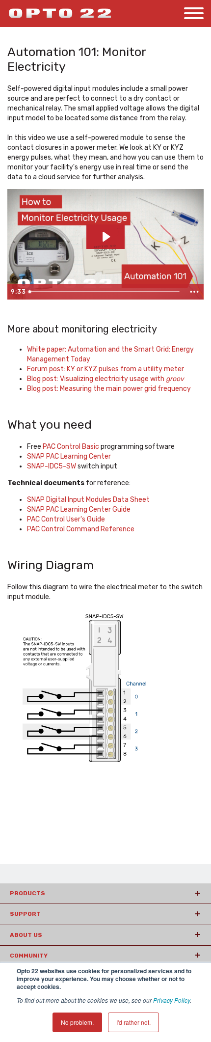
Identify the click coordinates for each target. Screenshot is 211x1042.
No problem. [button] (77, 1022)
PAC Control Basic (71, 446)
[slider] (105, 292)
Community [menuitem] (29, 955)
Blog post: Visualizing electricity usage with (105, 379)
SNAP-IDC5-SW (51, 466)
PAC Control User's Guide (66, 519)
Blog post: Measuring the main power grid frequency (109, 388)
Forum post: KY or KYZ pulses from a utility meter (105, 369)
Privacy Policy (171, 1000)
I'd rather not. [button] (133, 1022)
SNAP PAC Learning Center (69, 456)
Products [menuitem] (27, 893)
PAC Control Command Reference (80, 529)
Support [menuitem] (25, 913)
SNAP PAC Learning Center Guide (79, 509)
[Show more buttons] (194, 292)
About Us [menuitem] (26, 935)
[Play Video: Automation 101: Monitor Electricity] (105, 236)
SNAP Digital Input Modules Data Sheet (88, 499)
